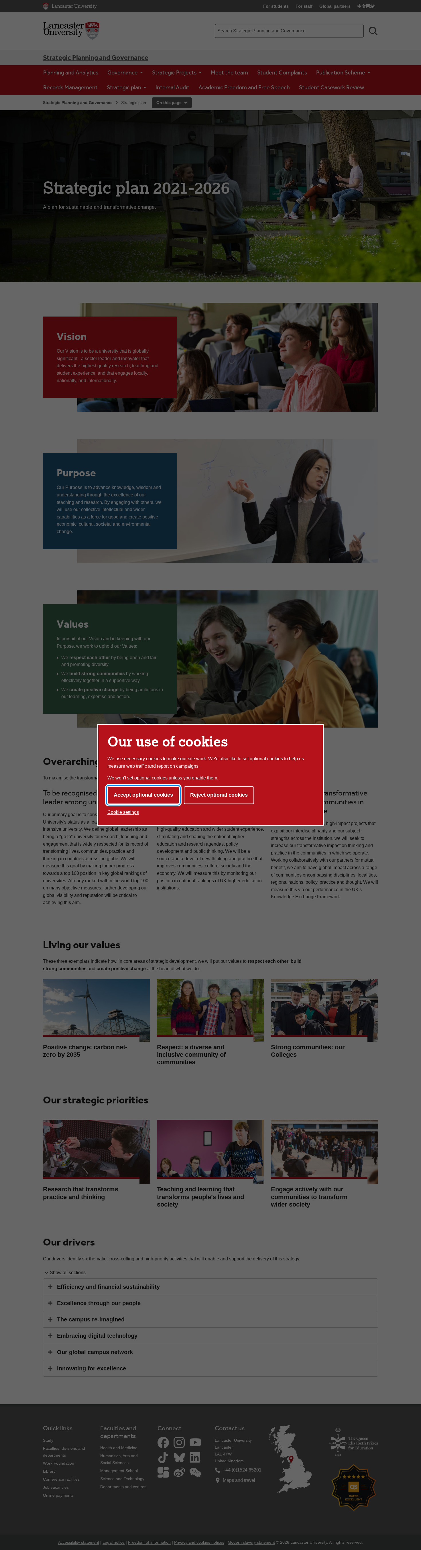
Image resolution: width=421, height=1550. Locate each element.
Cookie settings (123, 812)
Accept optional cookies (143, 795)
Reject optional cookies (219, 795)
